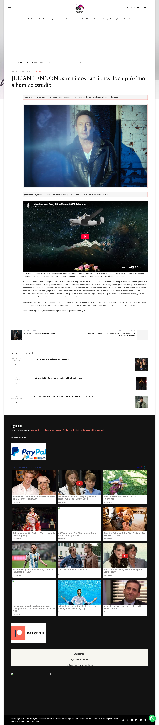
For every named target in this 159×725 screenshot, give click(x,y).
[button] (152, 718)
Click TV (42, 19)
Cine (95, 19)
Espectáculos (56, 19)
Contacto (127, 19)
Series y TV (84, 19)
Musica (31, 19)
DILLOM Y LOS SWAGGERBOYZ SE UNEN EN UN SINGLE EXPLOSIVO (64, 396)
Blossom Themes (20, 721)
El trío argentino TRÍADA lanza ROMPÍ (51, 359)
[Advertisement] (79, 41)
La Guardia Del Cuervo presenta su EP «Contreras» (58, 378)
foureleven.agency (64, 194)
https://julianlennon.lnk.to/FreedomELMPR (103, 97)
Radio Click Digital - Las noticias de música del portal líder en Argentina (49, 719)
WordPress (40, 721)
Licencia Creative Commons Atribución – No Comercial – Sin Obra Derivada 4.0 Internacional (67, 430)
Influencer (70, 19)
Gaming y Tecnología (110, 19)
